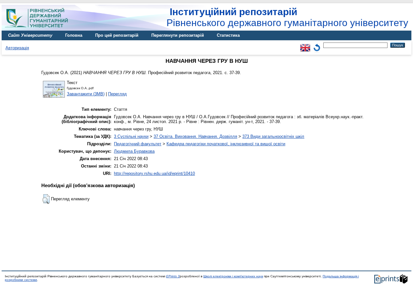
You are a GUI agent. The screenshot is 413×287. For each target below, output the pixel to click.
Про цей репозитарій (116, 35)
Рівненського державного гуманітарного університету (287, 17)
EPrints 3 (173, 276)
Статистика (228, 35)
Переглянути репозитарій (177, 35)
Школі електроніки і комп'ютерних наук (233, 276)
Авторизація (17, 47)
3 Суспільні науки (131, 136)
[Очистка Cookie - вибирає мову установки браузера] (317, 45)
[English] (305, 45)
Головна (73, 35)
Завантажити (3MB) (86, 93)
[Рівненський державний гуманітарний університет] (39, 29)
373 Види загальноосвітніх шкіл (273, 136)
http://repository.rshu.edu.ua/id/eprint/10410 (154, 173)
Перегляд (117, 93)
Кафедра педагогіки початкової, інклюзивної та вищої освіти (225, 143)
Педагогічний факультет (137, 143)
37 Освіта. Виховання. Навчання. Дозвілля (195, 136)
